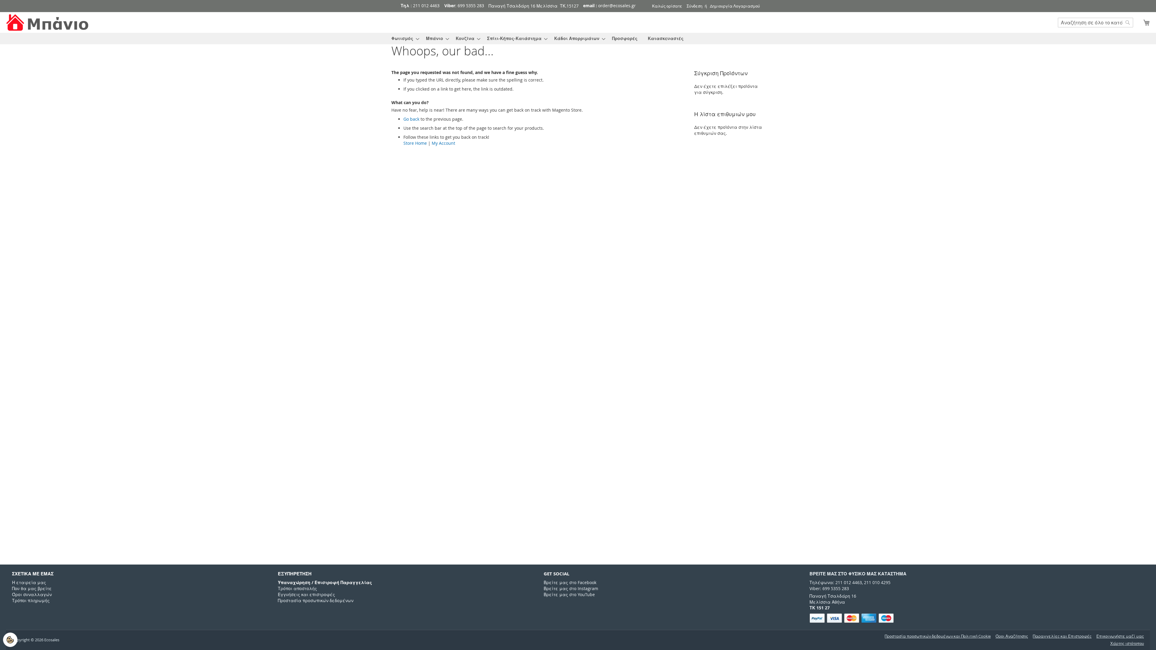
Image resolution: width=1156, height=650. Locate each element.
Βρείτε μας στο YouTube (569, 594)
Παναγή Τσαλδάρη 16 (833, 596)
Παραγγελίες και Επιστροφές (1062, 636)
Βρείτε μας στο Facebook (570, 582)
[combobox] (1095, 22)
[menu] (578, 38)
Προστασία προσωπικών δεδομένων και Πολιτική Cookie (938, 636)
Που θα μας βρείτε (32, 588)
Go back (411, 119)
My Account (443, 143)
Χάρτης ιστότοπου (1127, 643)
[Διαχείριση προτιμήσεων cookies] (10, 640)
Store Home (415, 143)
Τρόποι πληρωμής (31, 600)
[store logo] (48, 22)
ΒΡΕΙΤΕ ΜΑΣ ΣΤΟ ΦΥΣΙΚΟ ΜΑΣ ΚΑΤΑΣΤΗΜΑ (858, 574)
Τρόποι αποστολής (297, 588)
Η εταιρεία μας (29, 582)
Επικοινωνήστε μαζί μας (1120, 636)
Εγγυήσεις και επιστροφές (306, 594)
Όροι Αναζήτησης (1012, 636)
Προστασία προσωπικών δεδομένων (315, 600)
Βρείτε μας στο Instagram (571, 588)
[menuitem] (403, 38)
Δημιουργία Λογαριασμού (735, 6)
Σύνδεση (694, 6)
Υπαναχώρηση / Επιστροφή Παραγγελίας (325, 582)
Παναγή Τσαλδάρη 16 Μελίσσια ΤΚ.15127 (534, 6)
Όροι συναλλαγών (32, 594)
